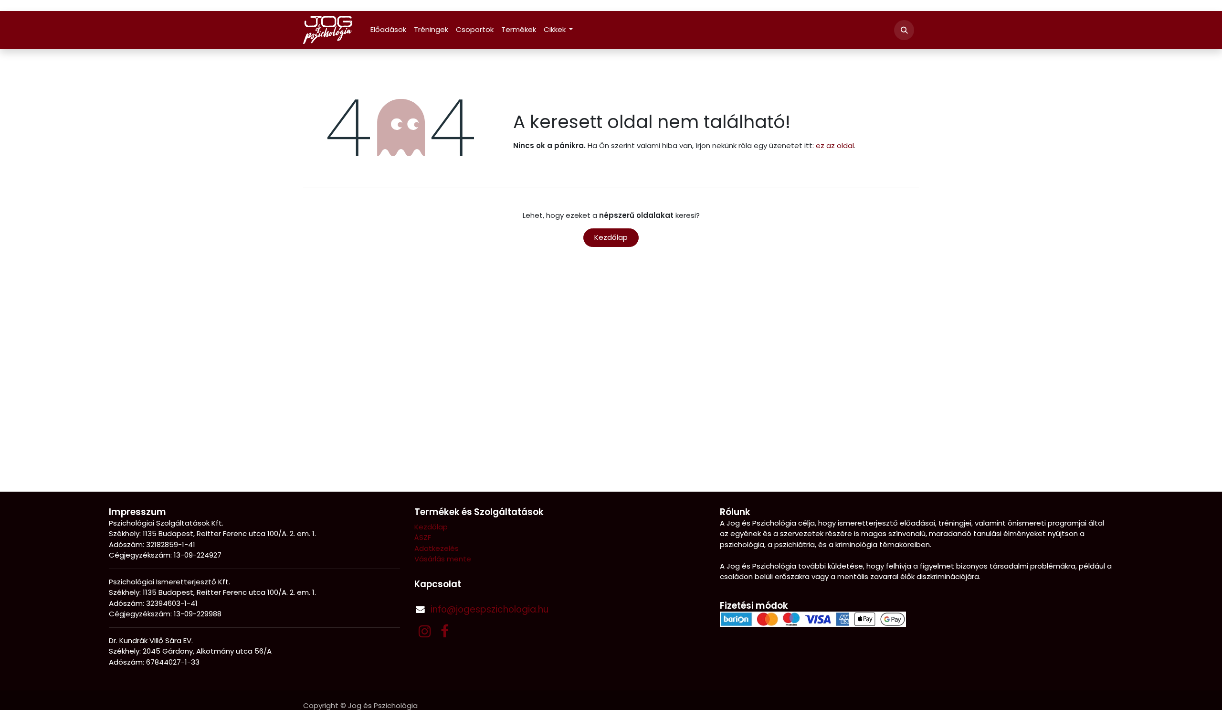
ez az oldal (835, 145)
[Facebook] (444, 631)
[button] (904, 30)
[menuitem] (388, 30)
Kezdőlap (611, 237)
